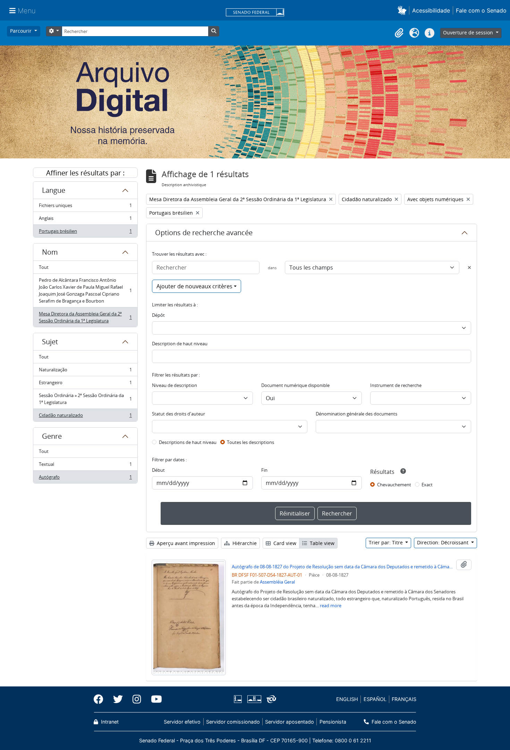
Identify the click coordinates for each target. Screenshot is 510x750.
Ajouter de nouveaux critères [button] (194, 286)
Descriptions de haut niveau (187, 442)
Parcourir (21, 30)
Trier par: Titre (386, 542)
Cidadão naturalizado (85, 416)
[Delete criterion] (469, 267)
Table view (321, 543)
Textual (85, 466)
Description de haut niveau (179, 343)
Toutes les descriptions (250, 442)
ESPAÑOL (375, 699)
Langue (53, 190)
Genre (52, 436)
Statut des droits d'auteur (178, 414)
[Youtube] (154, 699)
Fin (264, 470)
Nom (50, 252)
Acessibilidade (431, 10)
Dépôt (158, 315)
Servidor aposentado (289, 722)
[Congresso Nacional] (254, 699)
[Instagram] (137, 699)
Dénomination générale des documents (356, 414)
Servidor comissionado (233, 722)
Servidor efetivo (182, 722)
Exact (427, 484)
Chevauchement (394, 484)
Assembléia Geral (277, 582)
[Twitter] (118, 699)
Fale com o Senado (481, 10)
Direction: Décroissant (443, 542)
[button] (403, 10)
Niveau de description (174, 385)
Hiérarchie (244, 543)
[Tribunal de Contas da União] (270, 699)
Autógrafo (85, 478)
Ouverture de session (468, 32)
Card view (284, 543)
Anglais (85, 220)
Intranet (109, 722)
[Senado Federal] (255, 13)
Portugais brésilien (85, 232)
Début (158, 470)
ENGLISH (347, 699)
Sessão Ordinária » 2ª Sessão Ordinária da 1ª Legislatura (85, 398)
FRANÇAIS (404, 699)
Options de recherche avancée (204, 232)
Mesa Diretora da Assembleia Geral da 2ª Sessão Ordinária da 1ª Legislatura (85, 317)
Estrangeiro (85, 384)
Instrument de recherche (396, 385)
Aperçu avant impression (185, 543)
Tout (44, 267)
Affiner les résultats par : (85, 173)
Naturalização (85, 371)
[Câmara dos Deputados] (239, 699)
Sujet (50, 341)
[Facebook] (101, 699)
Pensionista (333, 722)
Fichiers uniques (85, 207)
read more (330, 605)
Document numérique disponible (295, 385)
